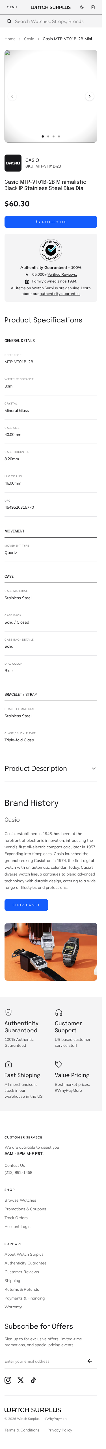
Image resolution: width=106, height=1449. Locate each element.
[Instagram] (8, 1380)
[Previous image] (12, 96)
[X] (20, 1380)
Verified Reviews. (62, 274)
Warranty (13, 1306)
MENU (12, 7)
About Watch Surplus (24, 1254)
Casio (29, 38)
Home (10, 38)
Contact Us (15, 1165)
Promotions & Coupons (25, 1209)
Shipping (12, 1280)
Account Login (18, 1226)
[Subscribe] (90, 1361)
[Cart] (92, 7)
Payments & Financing (25, 1298)
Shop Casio (26, 905)
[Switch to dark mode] (81, 7)
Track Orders (16, 1217)
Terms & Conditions (22, 1430)
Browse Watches (20, 1200)
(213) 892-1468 (18, 1172)
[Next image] (89, 96)
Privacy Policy (59, 1430)
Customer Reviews (22, 1271)
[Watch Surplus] (51, 7)
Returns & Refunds (22, 1289)
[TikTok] (33, 1380)
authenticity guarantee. (60, 293)
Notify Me (54, 222)
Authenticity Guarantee (26, 1263)
